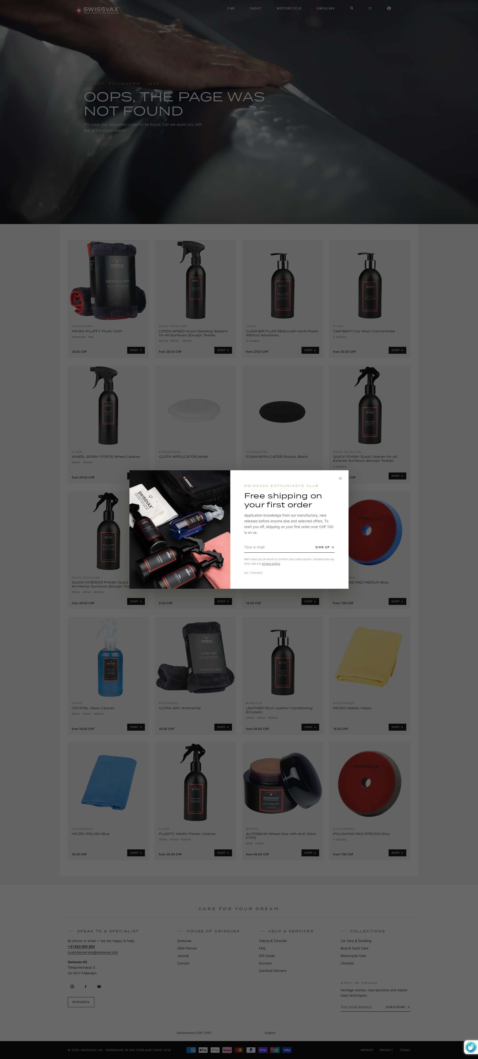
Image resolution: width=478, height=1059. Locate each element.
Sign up (322, 547)
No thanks (253, 573)
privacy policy (271, 563)
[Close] (340, 478)
